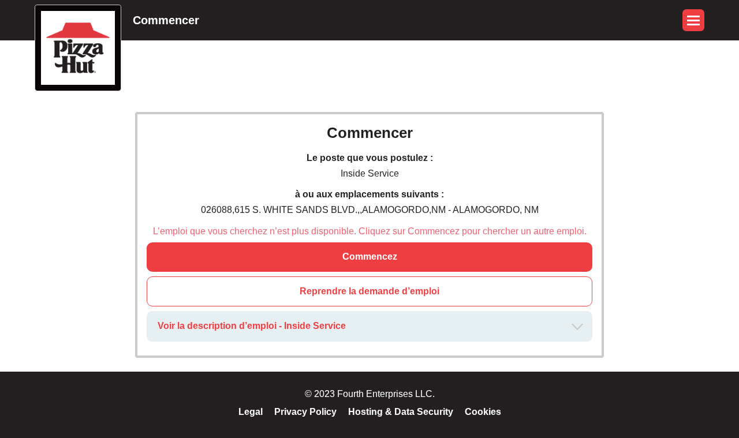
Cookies (483, 412)
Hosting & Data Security (400, 412)
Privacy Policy (305, 412)
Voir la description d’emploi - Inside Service (252, 326)
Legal (250, 412)
